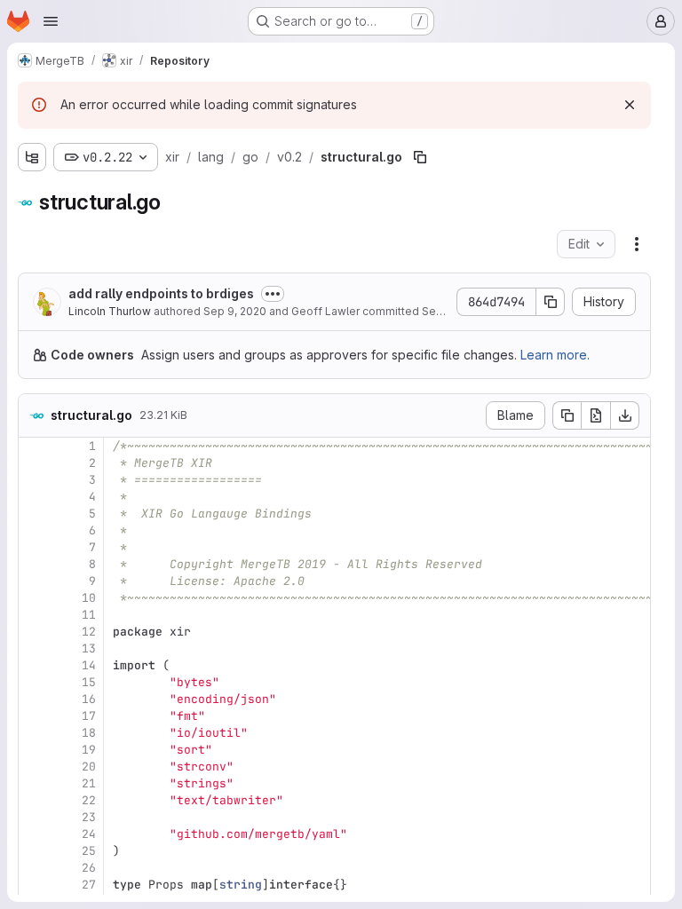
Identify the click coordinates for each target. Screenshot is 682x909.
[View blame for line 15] (34, 682)
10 (89, 597)
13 (89, 648)
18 (89, 732)
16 (89, 699)
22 (89, 800)
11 (89, 614)
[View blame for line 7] (34, 547)
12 (89, 631)
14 (89, 665)
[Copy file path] (420, 157)
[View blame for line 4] (34, 496)
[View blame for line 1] (34, 446)
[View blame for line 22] (34, 800)
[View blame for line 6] (34, 530)
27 (89, 884)
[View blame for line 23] (34, 817)
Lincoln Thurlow (109, 311)
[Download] (625, 415)
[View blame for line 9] (34, 581)
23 (89, 817)
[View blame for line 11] (34, 614)
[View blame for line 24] (34, 834)
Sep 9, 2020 (234, 311)
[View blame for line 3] (34, 479)
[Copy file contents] (566, 415)
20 (89, 766)
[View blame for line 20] (34, 766)
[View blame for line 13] (34, 648)
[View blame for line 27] (34, 884)
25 (89, 850)
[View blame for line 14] (34, 665)
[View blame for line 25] (34, 850)
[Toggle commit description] (272, 294)
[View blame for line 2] (34, 462)
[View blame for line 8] (34, 564)
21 (89, 783)
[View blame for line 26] (34, 867)
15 (89, 682)
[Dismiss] (629, 104)
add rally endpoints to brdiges (161, 293)
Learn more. (555, 354)
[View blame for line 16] (34, 699)
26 (89, 867)
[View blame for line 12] (34, 631)
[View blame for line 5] (34, 513)
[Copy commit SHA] (550, 302)
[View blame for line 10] (34, 597)
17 (89, 715)
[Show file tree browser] (32, 157)
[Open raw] (596, 415)
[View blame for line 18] (34, 732)
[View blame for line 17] (34, 715)
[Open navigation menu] (50, 21)
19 (89, 749)
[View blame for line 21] (34, 783)
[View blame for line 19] (34, 749)
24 (89, 834)
